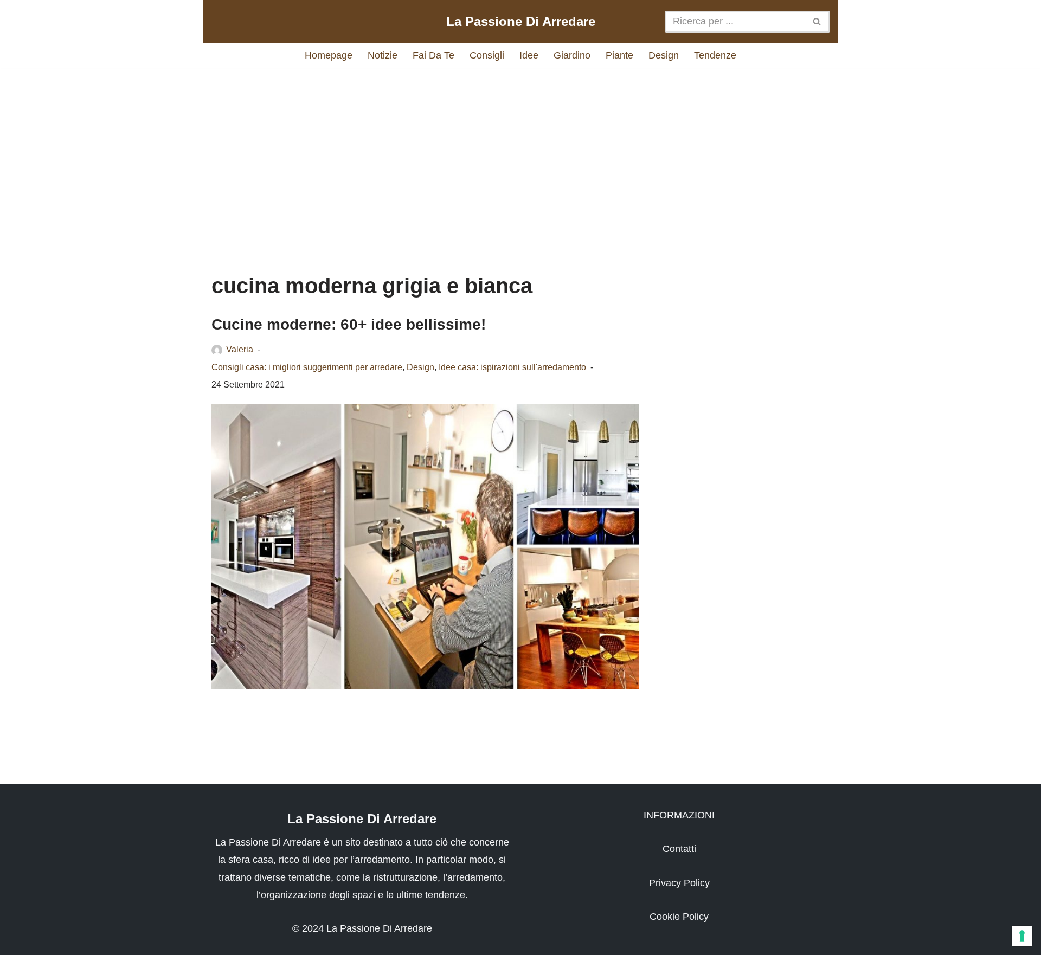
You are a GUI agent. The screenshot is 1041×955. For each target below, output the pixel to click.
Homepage (328, 55)
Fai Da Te (433, 55)
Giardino (572, 55)
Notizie (382, 55)
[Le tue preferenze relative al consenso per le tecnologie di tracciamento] (1022, 936)
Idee (528, 55)
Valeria (239, 349)
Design (663, 55)
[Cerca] (817, 22)
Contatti (679, 848)
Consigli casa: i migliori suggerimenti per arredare (306, 367)
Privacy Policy (679, 882)
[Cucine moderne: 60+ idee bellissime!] (425, 546)
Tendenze (715, 55)
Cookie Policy (679, 916)
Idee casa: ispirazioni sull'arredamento (512, 367)
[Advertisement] (520, 160)
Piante (619, 55)
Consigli (487, 55)
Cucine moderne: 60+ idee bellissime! (348, 324)
